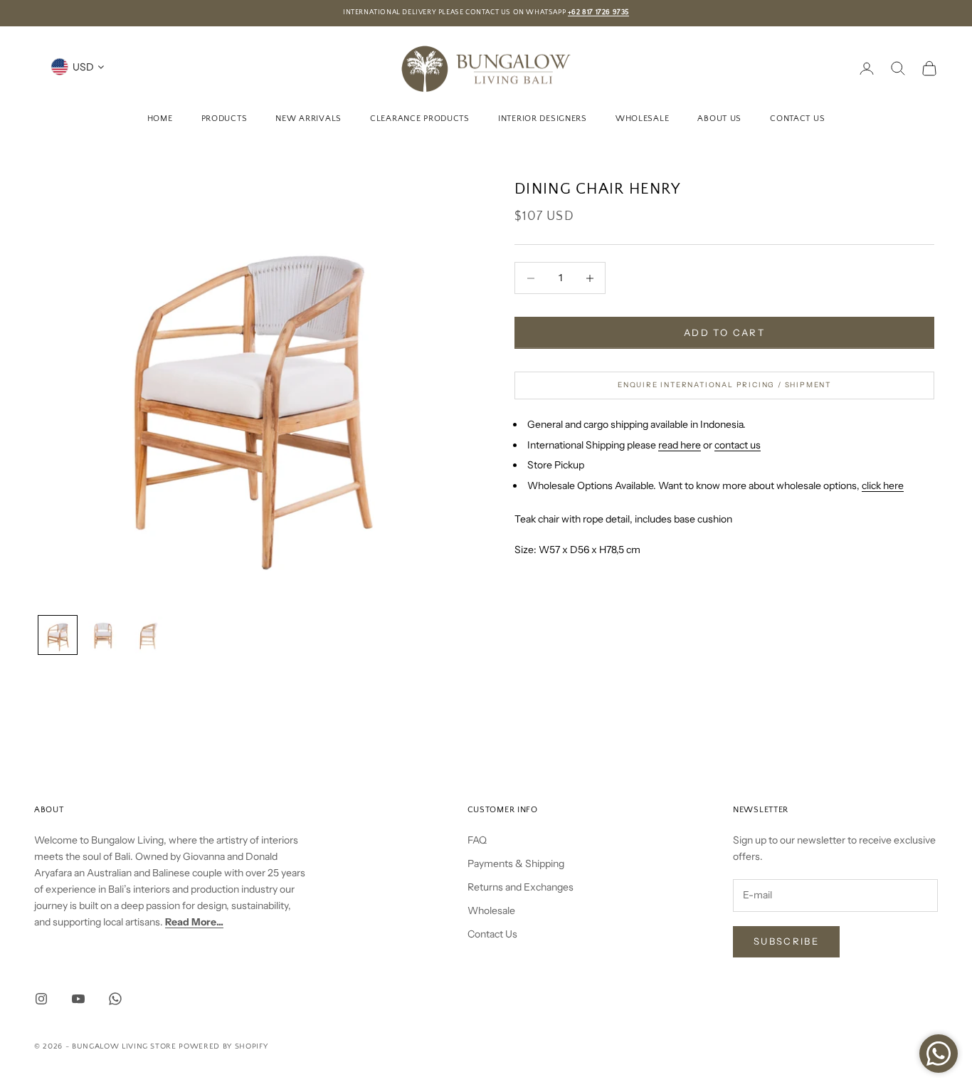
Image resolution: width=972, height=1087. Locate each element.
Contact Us (797, 117)
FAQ (477, 840)
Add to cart (724, 332)
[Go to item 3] (149, 635)
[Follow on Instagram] (41, 999)
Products (224, 117)
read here (679, 445)
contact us (737, 445)
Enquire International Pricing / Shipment (724, 384)
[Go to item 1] (58, 635)
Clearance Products (420, 117)
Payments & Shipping (515, 863)
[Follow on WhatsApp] (115, 999)
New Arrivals (308, 117)
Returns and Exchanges (520, 887)
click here (883, 485)
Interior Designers (542, 117)
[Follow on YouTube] (78, 999)
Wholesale (642, 117)
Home (160, 117)
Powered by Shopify (223, 1046)
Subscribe (786, 941)
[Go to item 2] (103, 635)
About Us (719, 117)
